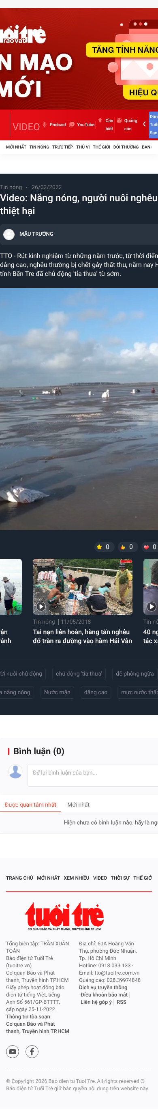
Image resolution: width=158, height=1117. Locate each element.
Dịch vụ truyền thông (103, 988)
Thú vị (83, 147)
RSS (121, 1002)
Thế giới (101, 147)
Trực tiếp (62, 147)
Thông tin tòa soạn (28, 1017)
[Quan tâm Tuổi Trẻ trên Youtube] (12, 1051)
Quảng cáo (130, 124)
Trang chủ (19, 878)
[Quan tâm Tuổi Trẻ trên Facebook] (32, 1051)
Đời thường (126, 147)
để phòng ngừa (135, 674)
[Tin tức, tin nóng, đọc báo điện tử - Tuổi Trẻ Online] (8, 125)
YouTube (85, 124)
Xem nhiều (77, 878)
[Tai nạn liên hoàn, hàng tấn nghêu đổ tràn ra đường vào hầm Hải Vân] (82, 587)
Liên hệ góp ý (96, 1002)
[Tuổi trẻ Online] (65, 916)
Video (100, 878)
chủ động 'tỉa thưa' (79, 674)
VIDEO (26, 127)
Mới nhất (16, 147)
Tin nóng (39, 147)
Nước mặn (57, 692)
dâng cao (95, 692)
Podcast (58, 124)
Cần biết (109, 124)
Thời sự (120, 878)
